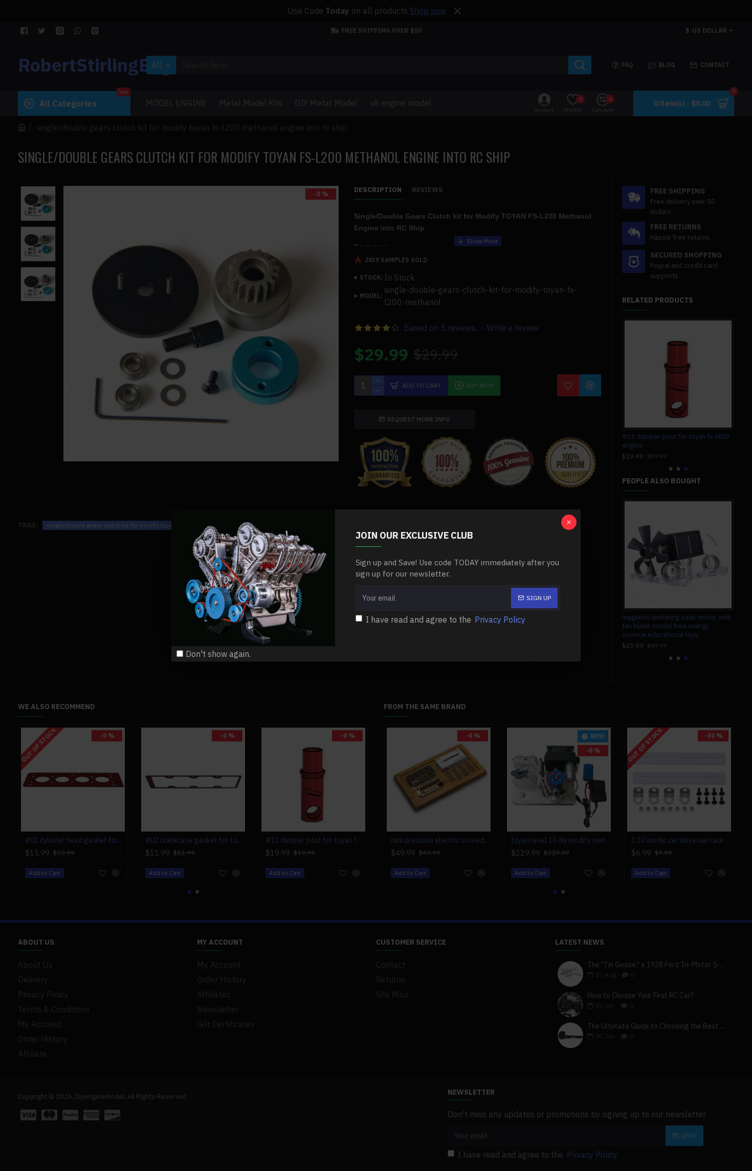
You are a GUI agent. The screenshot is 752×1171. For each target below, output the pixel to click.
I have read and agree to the (445, 619)
